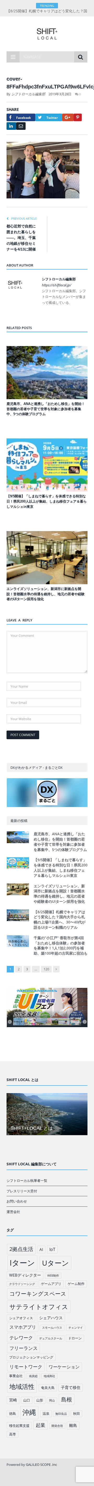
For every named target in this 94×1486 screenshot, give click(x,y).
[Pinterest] (78, 117)
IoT (52, 1249)
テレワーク (21, 1337)
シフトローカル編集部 (28, 94)
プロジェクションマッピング (31, 1357)
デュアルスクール (50, 1338)
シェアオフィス (21, 1318)
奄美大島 (48, 1387)
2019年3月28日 (60, 94)
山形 (39, 1400)
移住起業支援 (19, 1425)
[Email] (21, 126)
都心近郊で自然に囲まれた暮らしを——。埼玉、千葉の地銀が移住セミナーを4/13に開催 (21, 237)
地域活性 (21, 1386)
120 (46, 969)
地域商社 (49, 1376)
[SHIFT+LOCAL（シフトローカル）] (47, 33)
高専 (12, 1434)
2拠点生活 (21, 1249)
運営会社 (13, 1211)
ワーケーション (64, 1367)
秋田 (76, 1413)
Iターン (22, 1262)
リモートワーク (25, 1366)
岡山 (52, 1400)
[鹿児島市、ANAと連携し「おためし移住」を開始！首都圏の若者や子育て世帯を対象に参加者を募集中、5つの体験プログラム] (47, 372)
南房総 (33, 1376)
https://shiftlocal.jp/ (56, 285)
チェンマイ (75, 1327)
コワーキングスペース (37, 1293)
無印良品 (61, 1414)
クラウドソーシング (22, 1284)
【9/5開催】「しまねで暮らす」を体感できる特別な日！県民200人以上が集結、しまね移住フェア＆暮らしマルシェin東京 (47, 501)
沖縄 (29, 1412)
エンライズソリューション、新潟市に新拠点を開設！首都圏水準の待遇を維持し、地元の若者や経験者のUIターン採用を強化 (46, 594)
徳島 (12, 1413)
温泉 (46, 1413)
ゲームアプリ (51, 1283)
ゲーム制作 (76, 1283)
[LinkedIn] (11, 126)
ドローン (75, 1338)
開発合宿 (57, 1426)
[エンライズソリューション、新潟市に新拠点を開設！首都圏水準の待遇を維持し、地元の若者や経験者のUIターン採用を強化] (47, 557)
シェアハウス (51, 1317)
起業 (40, 1425)
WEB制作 (53, 1275)
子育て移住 (70, 1387)
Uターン (55, 1263)
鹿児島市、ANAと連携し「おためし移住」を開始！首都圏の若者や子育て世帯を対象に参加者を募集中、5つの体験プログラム (46, 409)
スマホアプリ (22, 1327)
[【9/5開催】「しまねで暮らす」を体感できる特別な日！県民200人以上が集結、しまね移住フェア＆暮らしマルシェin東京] (47, 465)
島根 (66, 1399)
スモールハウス (52, 1327)
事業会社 (16, 1375)
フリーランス (23, 1348)
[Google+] (68, 117)
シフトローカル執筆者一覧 (27, 1180)
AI (41, 1249)
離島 (73, 1425)
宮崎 (13, 1399)
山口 (26, 1400)
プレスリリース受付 (22, 1191)
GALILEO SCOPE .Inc (41, 1464)
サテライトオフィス (38, 1306)
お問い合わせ (17, 1201)
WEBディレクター (25, 1275)
